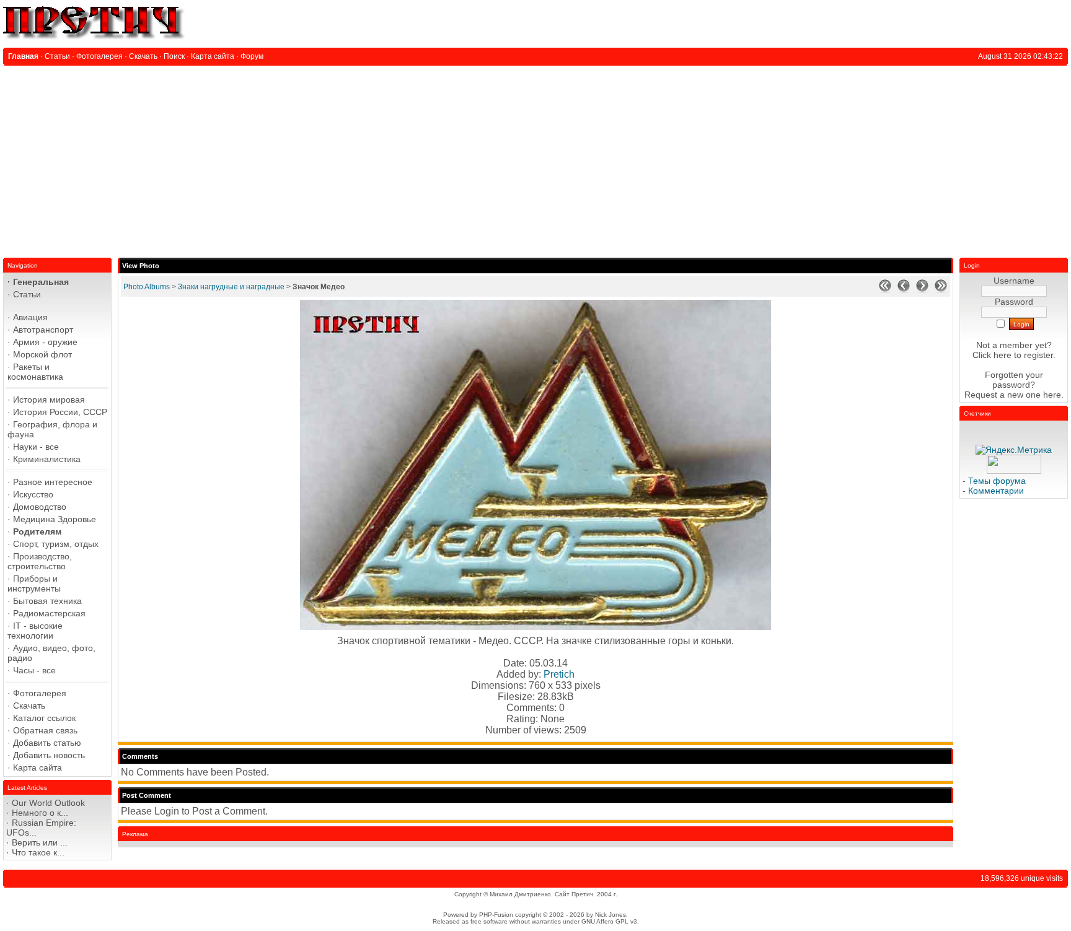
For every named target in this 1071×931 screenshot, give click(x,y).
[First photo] (885, 290)
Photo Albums (146, 286)
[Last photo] (941, 290)
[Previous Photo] (903, 290)
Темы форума (997, 481)
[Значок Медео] (535, 626)
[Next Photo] (922, 290)
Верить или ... (40, 842)
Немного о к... (40, 813)
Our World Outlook (48, 803)
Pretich (559, 674)
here (1052, 395)
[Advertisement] (535, 158)
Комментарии (996, 491)
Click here (991, 355)
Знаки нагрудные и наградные (231, 286)
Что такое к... (38, 852)
